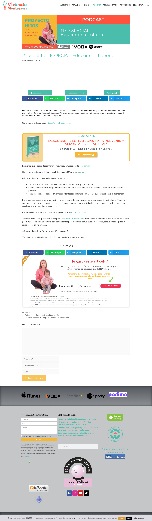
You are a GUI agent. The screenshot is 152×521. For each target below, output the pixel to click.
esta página (84, 165)
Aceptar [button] (121, 518)
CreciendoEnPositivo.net (72, 218)
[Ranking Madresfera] (115, 452)
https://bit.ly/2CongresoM (59, 123)
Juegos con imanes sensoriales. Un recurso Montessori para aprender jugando (76, 434)
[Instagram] (75, 493)
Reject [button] (128, 518)
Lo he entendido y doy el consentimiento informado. (36, 436)
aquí (81, 172)
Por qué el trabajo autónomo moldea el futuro (77, 419)
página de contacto (80, 212)
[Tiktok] (86, 493)
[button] (32, 98)
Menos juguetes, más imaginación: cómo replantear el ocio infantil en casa (74, 423)
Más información (138, 518)
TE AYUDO (76, 5)
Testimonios (125, 5)
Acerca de (64, 5)
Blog (86, 5)
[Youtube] (80, 493)
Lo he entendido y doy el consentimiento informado (79, 291)
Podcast (28, 312)
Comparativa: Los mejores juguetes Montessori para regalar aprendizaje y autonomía (78, 428)
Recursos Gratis (110, 5)
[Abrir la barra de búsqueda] (148, 5)
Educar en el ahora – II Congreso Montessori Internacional (47, 318)
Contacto (140, 5)
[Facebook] (69, 493)
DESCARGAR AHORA (111, 286)
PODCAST (97, 5)
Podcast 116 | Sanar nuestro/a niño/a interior (42, 315)
